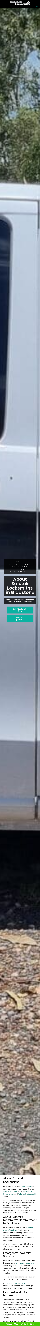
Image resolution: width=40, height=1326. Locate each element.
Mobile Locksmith (10, 1191)
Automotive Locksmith (27, 1194)
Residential (27, 1191)
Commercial (8, 1194)
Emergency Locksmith (16, 1283)
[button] (36, 6)
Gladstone (26, 1186)
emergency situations (25, 1263)
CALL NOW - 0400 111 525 (20, 1323)
